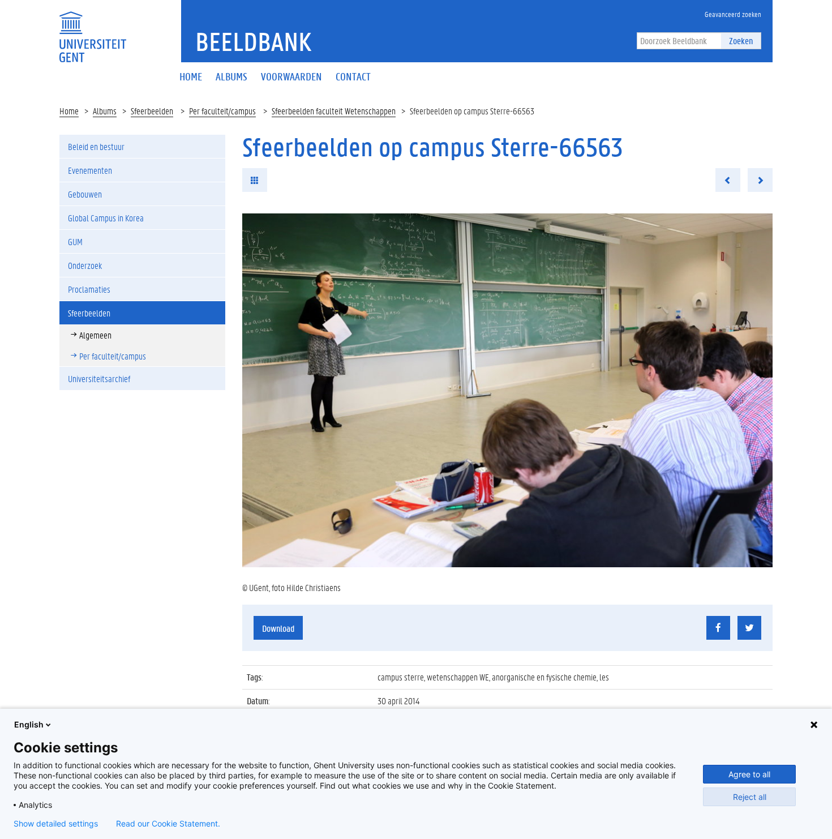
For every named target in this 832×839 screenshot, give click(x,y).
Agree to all (749, 774)
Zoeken (741, 40)
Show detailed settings (56, 823)
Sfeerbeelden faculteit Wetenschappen (334, 111)
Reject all (749, 797)
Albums (105, 111)
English (29, 724)
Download (278, 628)
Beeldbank (253, 41)
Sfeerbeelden (152, 111)
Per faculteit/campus (222, 111)
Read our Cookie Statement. (168, 823)
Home (69, 111)
